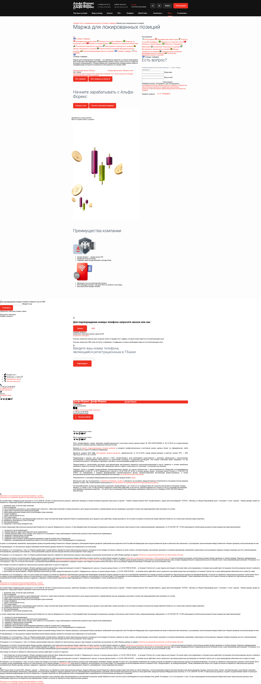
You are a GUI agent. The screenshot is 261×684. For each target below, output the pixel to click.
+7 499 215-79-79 (6, 388)
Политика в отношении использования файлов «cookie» (21, 496)
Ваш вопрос (168, 82)
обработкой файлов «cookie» (112, 481)
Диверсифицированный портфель (86, 75)
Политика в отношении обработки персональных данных (22, 497)
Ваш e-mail (168, 77)
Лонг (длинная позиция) (101, 74)
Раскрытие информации (171, 436)
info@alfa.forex (5, 395)
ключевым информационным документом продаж (164, 89)
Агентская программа (138, 7)
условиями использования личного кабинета (160, 85)
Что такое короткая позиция (122, 74)
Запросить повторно (81, 336)
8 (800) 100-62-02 (120, 4)
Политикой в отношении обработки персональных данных (135, 483)
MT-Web (133, 5)
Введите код (27, 304)
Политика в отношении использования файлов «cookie (21, 681)
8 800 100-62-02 (6, 390)
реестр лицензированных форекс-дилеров (98, 448)
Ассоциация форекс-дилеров (108, 453)
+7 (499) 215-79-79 (104, 4)
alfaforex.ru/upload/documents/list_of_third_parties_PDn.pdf (161, 555)
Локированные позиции (82, 74)
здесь (133, 478)
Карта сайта (184, 436)
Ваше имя (168, 72)
